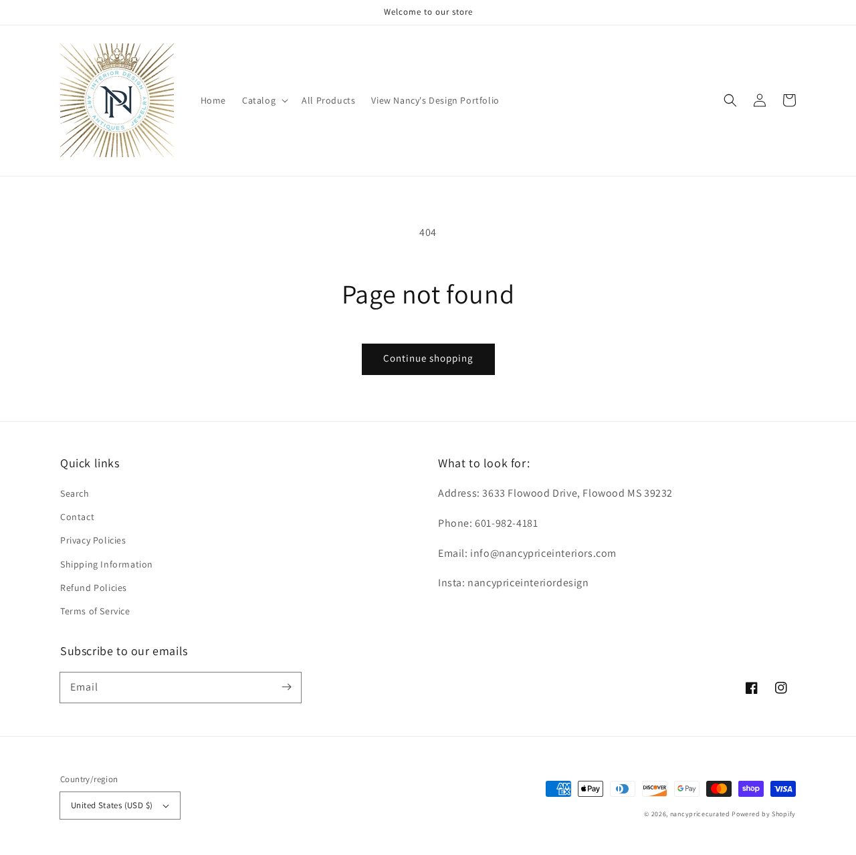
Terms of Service (95, 611)
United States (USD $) (111, 805)
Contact (77, 517)
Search (75, 493)
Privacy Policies (93, 540)
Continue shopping (428, 358)
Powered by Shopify (764, 814)
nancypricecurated (700, 814)
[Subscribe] (286, 687)
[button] (264, 100)
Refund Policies (93, 588)
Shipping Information (106, 564)
